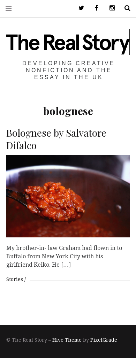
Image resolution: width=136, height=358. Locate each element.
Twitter (79, 8)
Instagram (109, 8)
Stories (14, 279)
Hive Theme (67, 340)
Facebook (94, 8)
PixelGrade (103, 340)
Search (125, 8)
